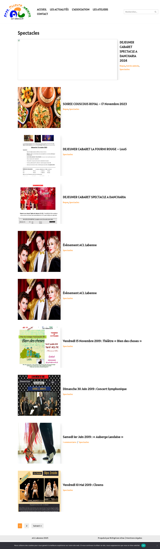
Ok (143, 545)
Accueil (42, 9)
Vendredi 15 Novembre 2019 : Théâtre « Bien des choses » (102, 341)
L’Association (80, 9)
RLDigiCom (114, 538)
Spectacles (125, 69)
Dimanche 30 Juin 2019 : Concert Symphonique (95, 389)
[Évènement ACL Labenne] (39, 251)
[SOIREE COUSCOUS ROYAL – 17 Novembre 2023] (39, 107)
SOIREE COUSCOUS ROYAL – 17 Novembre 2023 (95, 104)
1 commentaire (69, 442)
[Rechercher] (155, 11)
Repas (122, 65)
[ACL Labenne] (17, 12)
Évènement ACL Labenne (80, 245)
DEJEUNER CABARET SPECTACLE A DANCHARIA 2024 (128, 51)
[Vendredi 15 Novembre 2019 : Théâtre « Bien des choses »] (39, 347)
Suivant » (37, 525)
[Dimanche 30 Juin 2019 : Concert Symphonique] (39, 395)
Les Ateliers (100, 9)
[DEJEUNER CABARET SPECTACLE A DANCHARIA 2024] (67, 59)
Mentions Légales (134, 538)
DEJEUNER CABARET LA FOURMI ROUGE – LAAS (95, 149)
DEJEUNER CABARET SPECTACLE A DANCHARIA (94, 197)
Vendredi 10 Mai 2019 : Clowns (83, 485)
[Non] (157, 545)
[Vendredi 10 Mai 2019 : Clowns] (39, 491)
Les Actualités (59, 9)
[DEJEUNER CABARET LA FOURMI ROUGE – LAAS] (39, 155)
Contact (42, 14)
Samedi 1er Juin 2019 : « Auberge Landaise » (93, 437)
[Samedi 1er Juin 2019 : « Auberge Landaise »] (39, 443)
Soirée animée (132, 65)
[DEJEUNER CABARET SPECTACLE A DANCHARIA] (39, 203)
